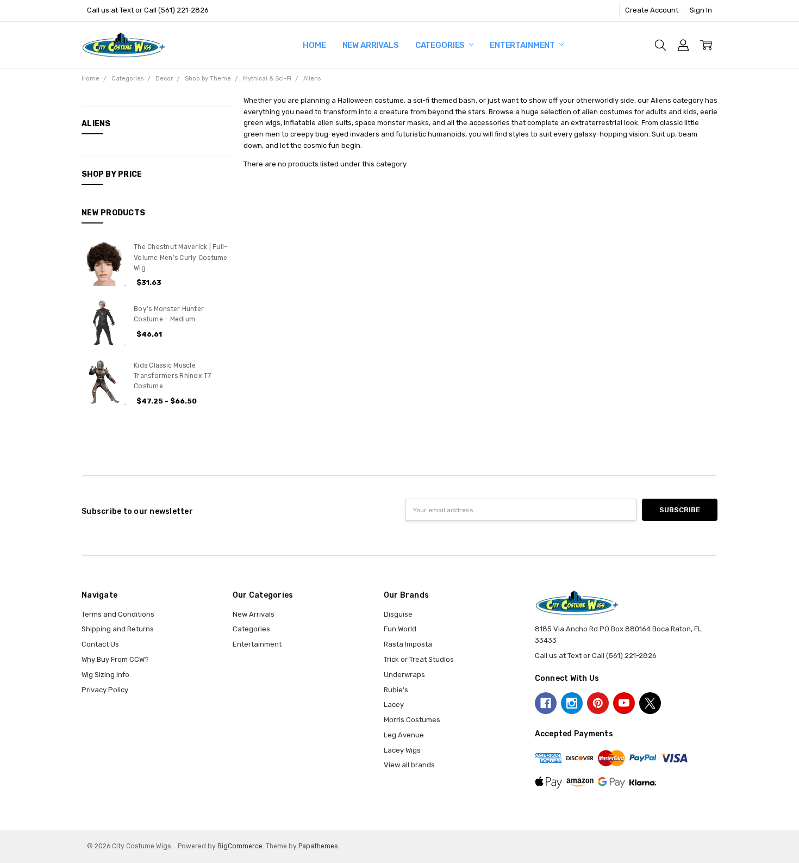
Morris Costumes (412, 720)
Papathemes (318, 846)
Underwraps (404, 674)
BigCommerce (240, 846)
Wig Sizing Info (105, 674)
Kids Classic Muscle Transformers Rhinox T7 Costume (172, 376)
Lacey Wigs (402, 750)
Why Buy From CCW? (115, 659)
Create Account (651, 10)
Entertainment (523, 45)
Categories (440, 45)
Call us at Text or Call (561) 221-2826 (148, 10)
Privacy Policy (105, 690)
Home (314, 45)
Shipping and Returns (118, 629)
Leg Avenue (404, 735)
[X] (650, 703)
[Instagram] (572, 703)
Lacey (394, 704)
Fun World (400, 629)
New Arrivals (370, 45)
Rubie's (396, 690)
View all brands (409, 765)
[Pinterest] (598, 703)
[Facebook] (546, 703)
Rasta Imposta (408, 644)
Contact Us (100, 644)
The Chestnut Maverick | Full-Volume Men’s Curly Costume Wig (181, 257)
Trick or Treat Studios (419, 659)
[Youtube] (624, 703)
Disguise (398, 614)
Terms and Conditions (118, 614)
